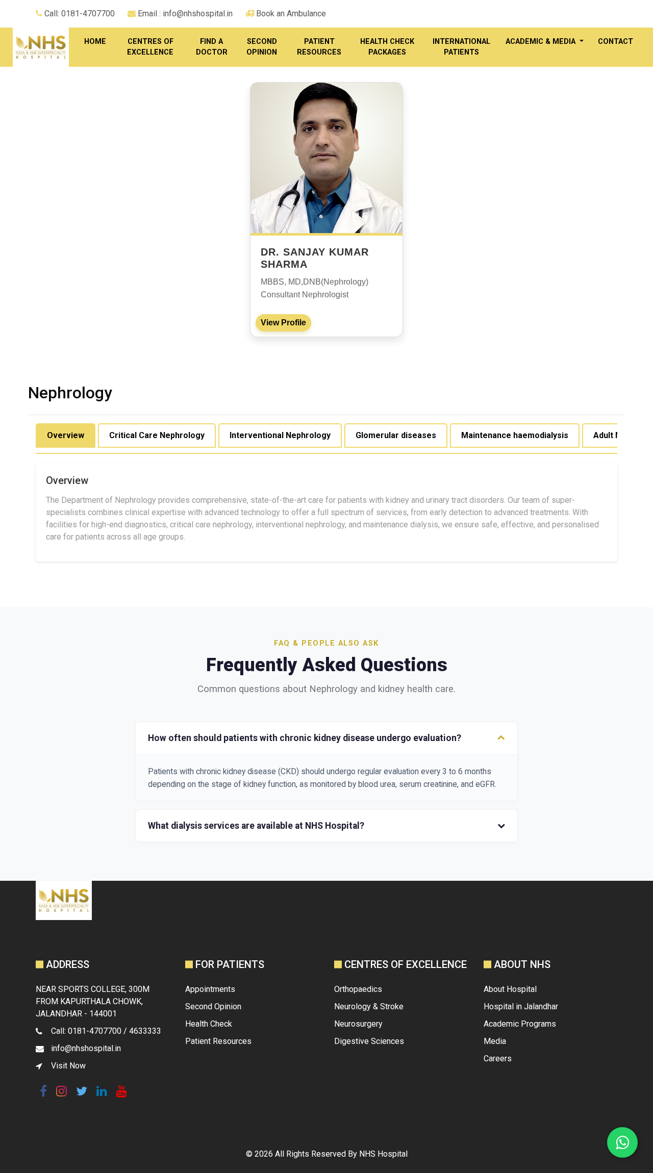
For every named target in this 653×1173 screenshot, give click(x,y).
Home (95, 41)
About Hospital (510, 989)
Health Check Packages (387, 47)
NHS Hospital (383, 1154)
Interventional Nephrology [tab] (280, 435)
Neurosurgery (358, 1024)
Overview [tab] (65, 435)
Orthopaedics (358, 989)
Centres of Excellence (150, 47)
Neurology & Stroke (369, 1006)
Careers (498, 1058)
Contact (615, 41)
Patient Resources (319, 47)
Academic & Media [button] (541, 41)
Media (495, 1041)
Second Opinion (261, 47)
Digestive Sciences (369, 1041)
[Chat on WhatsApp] (622, 1142)
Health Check (208, 1024)
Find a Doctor (212, 47)
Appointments (210, 989)
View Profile (283, 322)
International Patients (461, 47)
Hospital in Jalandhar (521, 1006)
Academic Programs (520, 1024)
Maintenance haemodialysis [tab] (514, 435)
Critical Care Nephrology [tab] (157, 435)
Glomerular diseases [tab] (396, 435)
